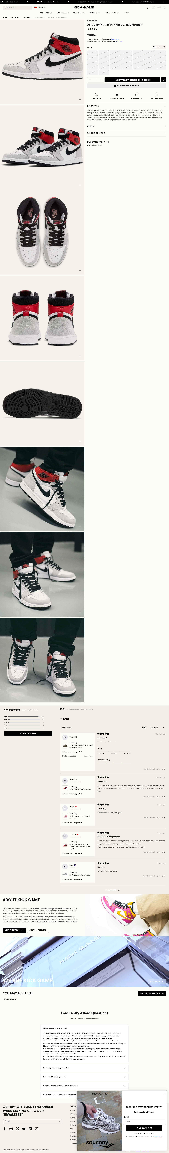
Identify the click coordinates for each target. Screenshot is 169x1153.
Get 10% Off (144, 1128)
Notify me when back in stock (132, 79)
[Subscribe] (59, 1121)
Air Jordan (15, 17)
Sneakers (77, 13)
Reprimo (73, 1132)
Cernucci (73, 1114)
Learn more (115, 39)
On (71, 1129)
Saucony (73, 1140)
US (159, 47)
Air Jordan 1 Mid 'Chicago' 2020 (80, 789)
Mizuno (73, 1125)
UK (154, 47)
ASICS (72, 1110)
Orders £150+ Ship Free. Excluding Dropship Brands (62, 2)
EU (164, 47)
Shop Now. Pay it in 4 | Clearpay (15, 2)
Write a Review (33, 734)
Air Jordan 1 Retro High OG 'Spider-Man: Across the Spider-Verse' (80, 847)
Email (126, 1117)
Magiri (72, 1121)
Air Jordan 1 (27, 17)
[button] (79, 13)
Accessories (111, 13)
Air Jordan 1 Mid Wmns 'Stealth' (80, 875)
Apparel (93, 13)
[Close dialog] (164, 1093)
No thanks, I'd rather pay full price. (144, 1133)
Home (5, 17)
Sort (144, 727)
